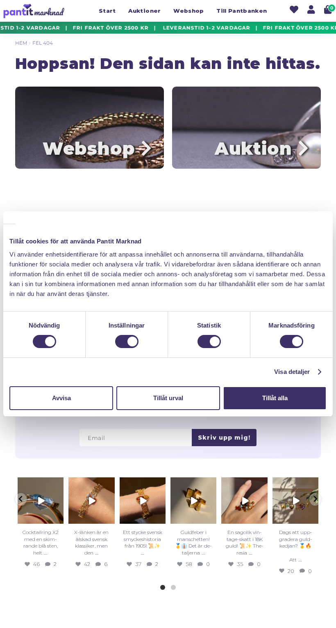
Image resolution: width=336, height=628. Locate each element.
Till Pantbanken (241, 10)
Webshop (188, 10)
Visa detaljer (292, 371)
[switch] (126, 341)
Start (107, 10)
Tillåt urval (168, 397)
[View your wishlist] (294, 10)
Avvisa (61, 397)
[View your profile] (311, 10)
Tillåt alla (275, 397)
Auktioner (144, 10)
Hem (21, 43)
